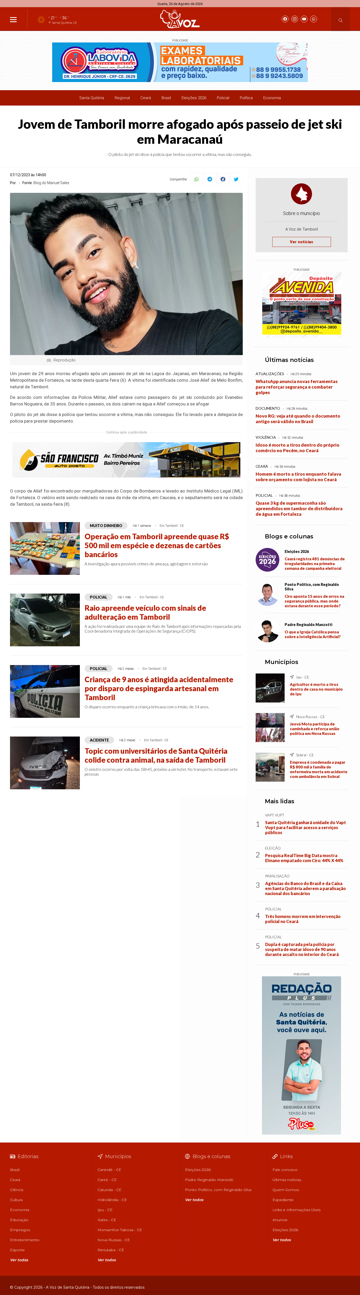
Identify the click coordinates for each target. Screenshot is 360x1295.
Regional (122, 97)
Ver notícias (301, 242)
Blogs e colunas (289, 536)
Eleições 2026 (194, 97)
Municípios (281, 662)
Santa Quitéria (91, 97)
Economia (272, 97)
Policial (223, 97)
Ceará (145, 97)
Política (246, 97)
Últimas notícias (289, 360)
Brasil (166, 97)
